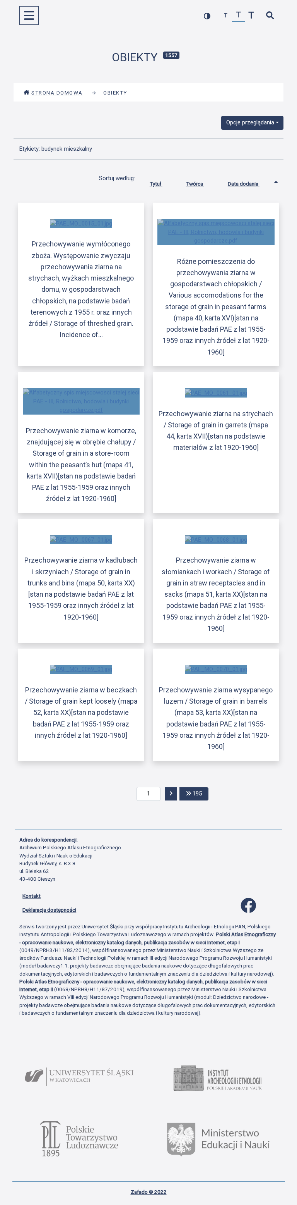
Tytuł (156, 184)
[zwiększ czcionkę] (251, 15)
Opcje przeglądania (250, 122)
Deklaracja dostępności (49, 910)
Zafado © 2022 (149, 1192)
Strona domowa (57, 93)
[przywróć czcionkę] (238, 15)
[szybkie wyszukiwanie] (269, 15)
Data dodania (243, 184)
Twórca (195, 184)
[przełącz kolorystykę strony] (207, 15)
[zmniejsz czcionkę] (225, 15)
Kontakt (31, 896)
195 (199, 793)
